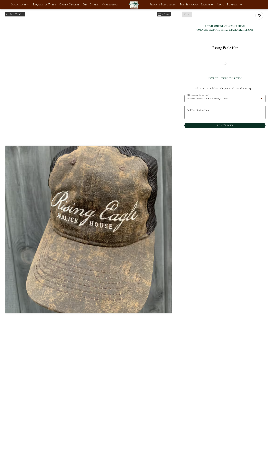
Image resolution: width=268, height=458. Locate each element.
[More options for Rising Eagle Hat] (259, 15)
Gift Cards (90, 4)
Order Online (69, 4)
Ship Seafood (189, 4)
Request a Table (44, 4)
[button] (20, 5)
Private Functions (163, 4)
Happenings (109, 4)
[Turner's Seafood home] (134, 5)
